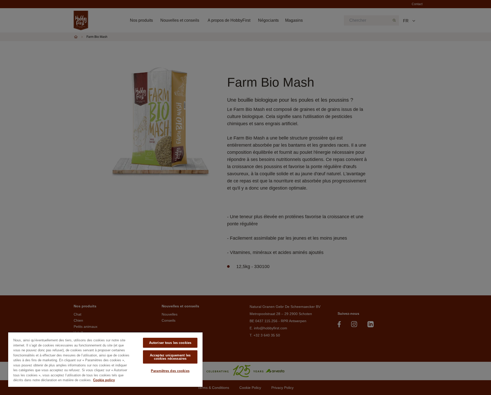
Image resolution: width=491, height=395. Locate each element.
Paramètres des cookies (170, 371)
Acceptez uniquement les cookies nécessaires (170, 357)
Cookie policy (104, 380)
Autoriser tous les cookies (170, 343)
